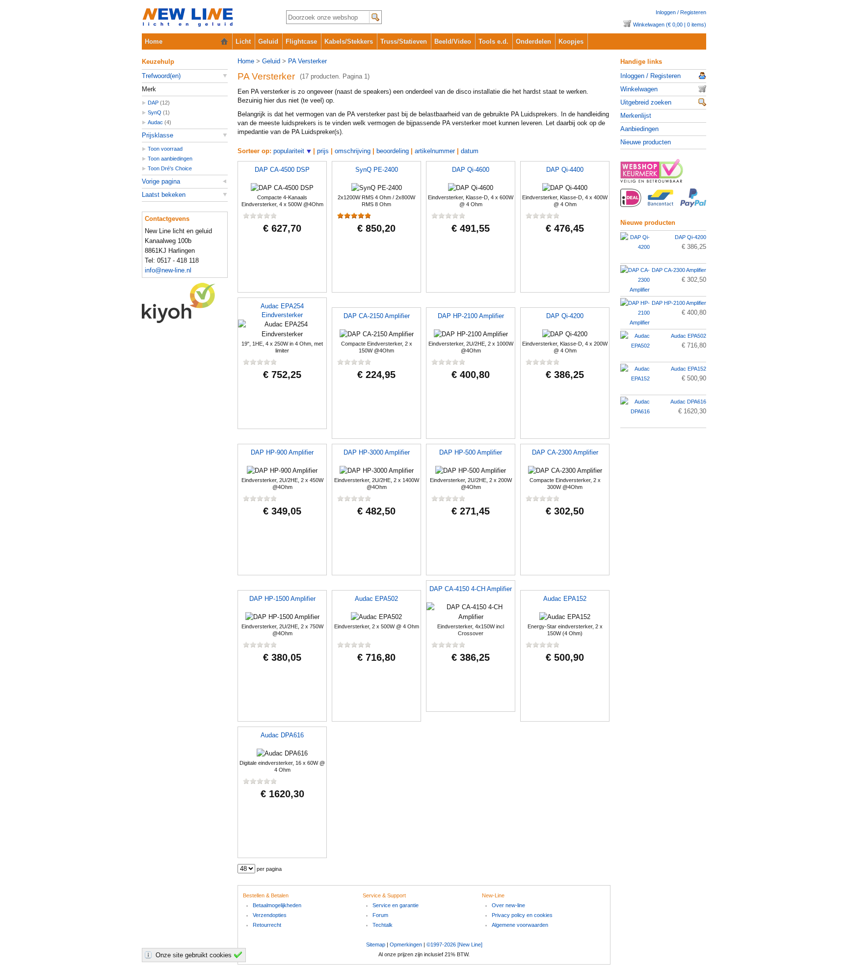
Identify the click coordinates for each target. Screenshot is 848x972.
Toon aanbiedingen (170, 159)
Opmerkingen (406, 944)
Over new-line (508, 905)
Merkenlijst (635, 115)
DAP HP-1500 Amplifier (282, 598)
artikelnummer (435, 151)
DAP (153, 103)
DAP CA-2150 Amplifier (377, 316)
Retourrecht (267, 925)
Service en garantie (395, 905)
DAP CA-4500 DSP (282, 169)
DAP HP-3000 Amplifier (377, 452)
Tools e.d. (493, 41)
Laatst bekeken (164, 194)
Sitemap (375, 944)
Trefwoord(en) (161, 76)
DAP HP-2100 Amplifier (471, 316)
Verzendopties (270, 915)
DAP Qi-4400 (564, 169)
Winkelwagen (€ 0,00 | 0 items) (669, 24)
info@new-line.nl (168, 270)
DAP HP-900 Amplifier (282, 452)
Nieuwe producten (645, 142)
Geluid (268, 41)
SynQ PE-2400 (376, 169)
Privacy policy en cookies (522, 915)
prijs (323, 151)
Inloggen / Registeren (681, 12)
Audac (155, 122)
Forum (380, 915)
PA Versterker (307, 61)
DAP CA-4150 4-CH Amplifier (470, 589)
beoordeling (392, 151)
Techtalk (382, 925)
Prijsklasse (157, 135)
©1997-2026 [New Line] (454, 944)
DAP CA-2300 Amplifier (565, 452)
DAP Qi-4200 (564, 316)
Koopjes (570, 41)
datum (469, 151)
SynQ (154, 112)
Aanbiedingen (639, 129)
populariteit (288, 151)
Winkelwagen (639, 89)
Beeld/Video (452, 41)
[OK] (239, 954)
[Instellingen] (150, 954)
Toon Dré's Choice (170, 168)
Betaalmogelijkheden (277, 905)
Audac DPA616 (282, 735)
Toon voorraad (165, 149)
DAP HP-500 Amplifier (470, 452)
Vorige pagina (161, 181)
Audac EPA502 (376, 598)
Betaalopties (663, 203)
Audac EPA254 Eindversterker (282, 310)
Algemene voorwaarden (520, 925)
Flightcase (301, 41)
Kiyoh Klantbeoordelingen (185, 303)
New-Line (206, 17)
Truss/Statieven (403, 41)
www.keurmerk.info (663, 174)
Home (153, 41)
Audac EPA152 (564, 598)
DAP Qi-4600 (470, 169)
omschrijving (353, 151)
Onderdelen (533, 41)
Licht (243, 41)
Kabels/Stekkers (348, 41)
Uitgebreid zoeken (645, 102)
